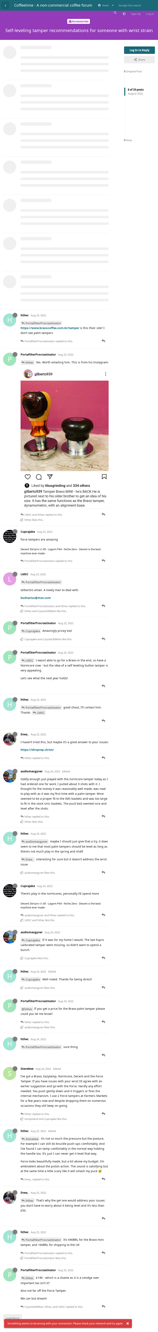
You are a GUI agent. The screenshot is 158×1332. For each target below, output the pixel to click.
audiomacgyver (37, 841)
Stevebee (32, 1139)
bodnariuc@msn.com (36, 598)
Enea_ (30, 859)
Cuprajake (33, 631)
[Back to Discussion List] (5, 5)
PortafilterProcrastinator (43, 323)
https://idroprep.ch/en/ (37, 750)
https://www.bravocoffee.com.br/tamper (50, 328)
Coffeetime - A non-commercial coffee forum (53, 5)
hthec (30, 362)
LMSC (29, 660)
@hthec (27, 1009)
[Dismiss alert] (127, 1323)
